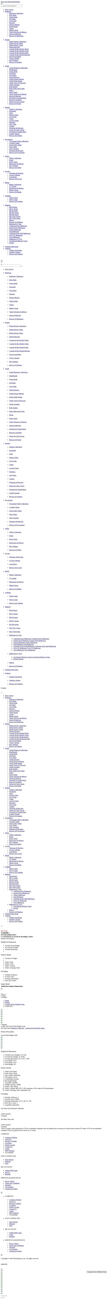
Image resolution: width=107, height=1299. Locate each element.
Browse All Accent (15, 179)
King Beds (12, 15)
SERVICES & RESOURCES (15, 1240)
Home (7, 1000)
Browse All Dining (15, 62)
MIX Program (9, 1151)
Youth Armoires (14, 85)
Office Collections (15, 158)
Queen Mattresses (15, 230)
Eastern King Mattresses (17, 228)
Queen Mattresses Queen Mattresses (25, 642)
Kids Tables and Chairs (17, 88)
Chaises (11, 126)
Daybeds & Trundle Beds (17, 98)
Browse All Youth (15, 104)
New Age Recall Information (10, 2)
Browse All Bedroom (16, 36)
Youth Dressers (14, 77)
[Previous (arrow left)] (2, 1297)
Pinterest (8, 1161)
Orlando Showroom (11, 246)
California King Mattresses (18, 226)
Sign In (7, 1172)
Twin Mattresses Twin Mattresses (24, 650)
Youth (7, 66)
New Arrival (9, 9)
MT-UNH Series (14, 218)
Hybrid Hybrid (18, 659)
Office (7, 156)
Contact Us (8, 1147)
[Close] (2, 692)
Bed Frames (13, 207)
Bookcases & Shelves (16, 164)
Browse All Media (15, 192)
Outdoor (8, 248)
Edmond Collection (17, 1028)
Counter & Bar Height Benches (19, 55)
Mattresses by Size (15, 635)
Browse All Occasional (16, 152)
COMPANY (9, 1196)
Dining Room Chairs (16, 45)
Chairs (11, 119)
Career (7, 1149)
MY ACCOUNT (10, 1229)
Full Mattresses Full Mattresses (23, 644)
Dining (7, 40)
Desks (11, 90)
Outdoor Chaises (14, 252)
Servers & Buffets (15, 56)
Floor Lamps (13, 199)
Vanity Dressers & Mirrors (18, 32)
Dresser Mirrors (14, 24)
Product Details (6, 955)
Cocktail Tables (14, 143)
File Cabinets (13, 166)
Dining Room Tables (16, 43)
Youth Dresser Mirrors (16, 79)
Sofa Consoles (14, 149)
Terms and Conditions (12, 1183)
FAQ (6, 1163)
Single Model (5, 984)
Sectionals (12, 111)
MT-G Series (13, 209)
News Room (9, 1160)
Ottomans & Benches (16, 128)
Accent (7, 171)
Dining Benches (14, 47)
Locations (8, 1143)
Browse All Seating (15, 135)
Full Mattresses (14, 231)
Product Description (7, 938)
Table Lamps (13, 198)
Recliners (12, 122)
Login (11, 1235)
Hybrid (11, 243)
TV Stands (12, 186)
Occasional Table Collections (18, 141)
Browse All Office (15, 167)
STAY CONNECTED (12, 1218)
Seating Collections (15, 109)
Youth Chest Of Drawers (17, 83)
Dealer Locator (10, 1145)
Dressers (12, 23)
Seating (7, 107)
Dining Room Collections (17, 41)
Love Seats (13, 117)
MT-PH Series (14, 214)
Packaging (4, 971)
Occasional (8, 139)
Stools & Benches (15, 34)
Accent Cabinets (14, 175)
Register (7, 1174)
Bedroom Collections (16, 13)
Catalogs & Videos (11, 1189)
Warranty (8, 1185)
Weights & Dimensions (8, 942)
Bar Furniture (13, 60)
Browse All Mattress (16, 222)
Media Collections (15, 184)
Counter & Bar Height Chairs (19, 51)
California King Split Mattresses (19, 233)
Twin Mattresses (14, 237)
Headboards (13, 70)
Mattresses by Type (15, 654)
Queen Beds (13, 17)
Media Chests (13, 30)
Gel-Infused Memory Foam (18, 241)
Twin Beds (12, 21)
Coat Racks (13, 177)
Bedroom (8, 11)
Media (7, 183)
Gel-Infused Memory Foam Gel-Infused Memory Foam (31, 657)
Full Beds (12, 19)
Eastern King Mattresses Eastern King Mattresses (29, 641)
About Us (8, 1139)
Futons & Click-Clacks (16, 102)
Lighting (8, 196)
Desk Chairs (13, 92)
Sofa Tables (13, 147)
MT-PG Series (14, 213)
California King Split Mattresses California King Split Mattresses (34, 646)
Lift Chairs (12, 124)
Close (3, 995)
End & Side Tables (15, 145)
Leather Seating (14, 134)
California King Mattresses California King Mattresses (31, 639)
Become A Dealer (11, 1141)
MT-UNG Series (14, 216)
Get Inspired (9, 1187)
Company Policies (11, 1137)
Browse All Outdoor (16, 254)
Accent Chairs (14, 120)
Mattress (8, 205)
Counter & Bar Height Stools (18, 53)
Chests (11, 28)
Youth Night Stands (15, 81)
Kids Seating (13, 87)
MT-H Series (13, 211)
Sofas (11, 113)
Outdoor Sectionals (15, 250)
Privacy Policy (10, 1181)
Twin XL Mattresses (16, 235)
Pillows (11, 220)
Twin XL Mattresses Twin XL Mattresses (27, 648)
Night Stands (13, 26)
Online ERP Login (11, 1170)
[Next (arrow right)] (4, 1297)
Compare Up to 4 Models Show (96, 1272)
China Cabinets (14, 58)
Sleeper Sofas (13, 115)
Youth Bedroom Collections (18, 68)
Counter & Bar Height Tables (19, 49)
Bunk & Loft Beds (15, 100)
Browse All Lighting (16, 201)
